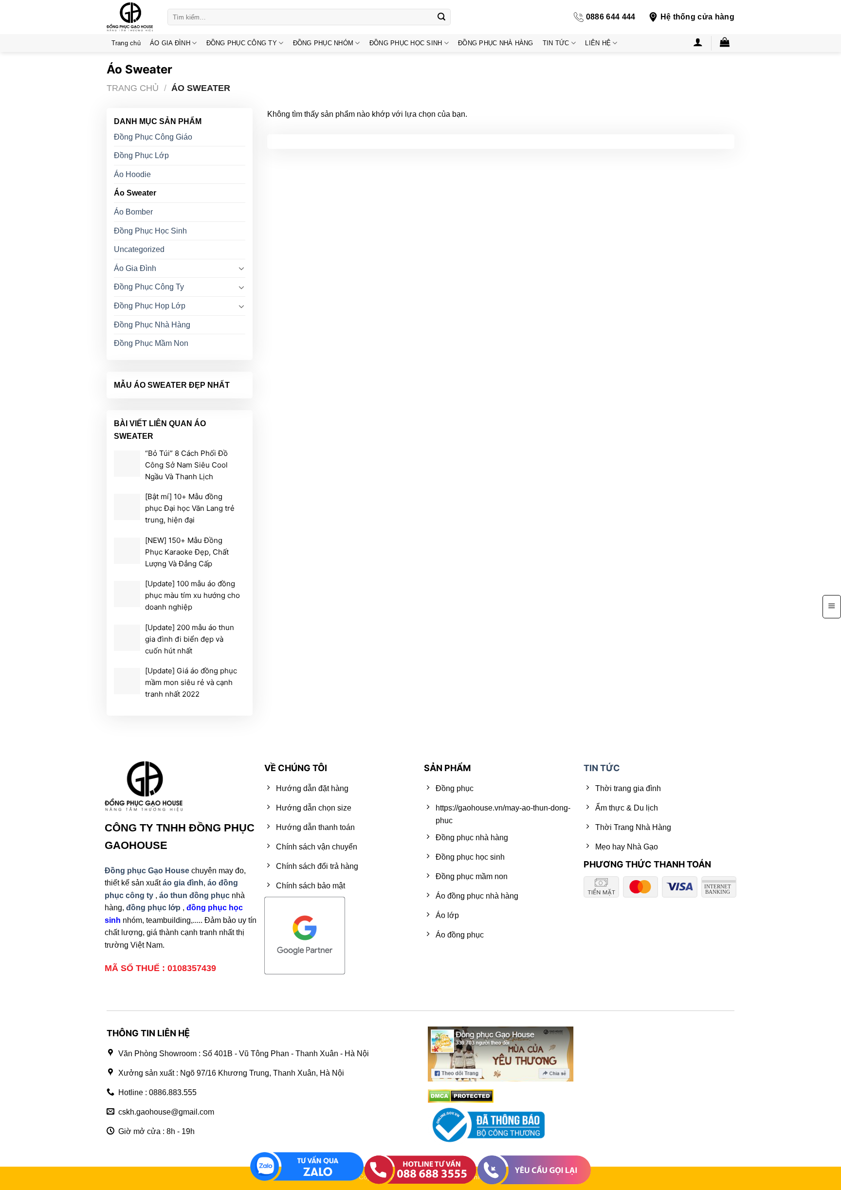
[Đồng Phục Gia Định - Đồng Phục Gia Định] (130, 17)
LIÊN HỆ (598, 43)
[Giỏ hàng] (724, 42)
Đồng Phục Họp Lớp (149, 306)
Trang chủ (126, 43)
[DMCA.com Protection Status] (461, 1095)
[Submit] (441, 17)
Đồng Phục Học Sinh (150, 231)
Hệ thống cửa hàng (697, 17)
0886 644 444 (611, 17)
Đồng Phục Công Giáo (153, 137)
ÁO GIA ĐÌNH (170, 43)
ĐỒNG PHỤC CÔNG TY (241, 43)
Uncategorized (139, 249)
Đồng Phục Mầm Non (151, 343)
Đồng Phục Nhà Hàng (152, 325)
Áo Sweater (135, 193)
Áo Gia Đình (135, 268)
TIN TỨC (556, 43)
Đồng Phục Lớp (141, 155)
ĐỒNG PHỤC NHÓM (323, 43)
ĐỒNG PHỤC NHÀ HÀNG (495, 43)
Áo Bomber (133, 212)
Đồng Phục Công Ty (149, 287)
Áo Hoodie (132, 174)
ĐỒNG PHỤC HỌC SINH (405, 43)
